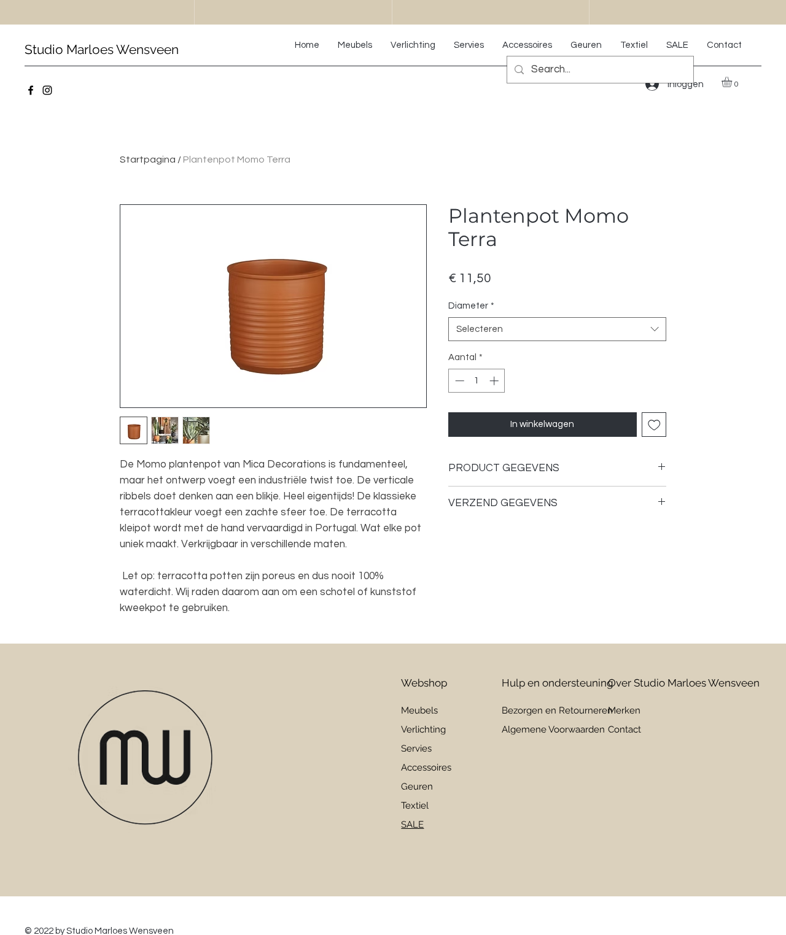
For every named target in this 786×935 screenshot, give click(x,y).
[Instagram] (47, 90)
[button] (733, 82)
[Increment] (495, 380)
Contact (624, 729)
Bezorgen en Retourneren (557, 710)
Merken (624, 710)
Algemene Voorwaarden (553, 729)
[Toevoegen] (654, 424)
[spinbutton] (477, 380)
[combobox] (557, 329)
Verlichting (423, 729)
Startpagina (148, 159)
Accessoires (426, 767)
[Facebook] (31, 90)
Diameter (471, 305)
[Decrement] (458, 380)
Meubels (419, 710)
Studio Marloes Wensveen (102, 49)
